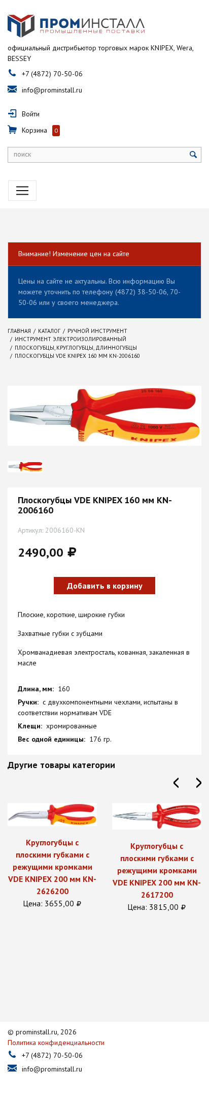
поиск (22, 154)
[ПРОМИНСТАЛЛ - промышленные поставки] (76, 26)
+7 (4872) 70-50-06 (52, 73)
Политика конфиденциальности (56, 1042)
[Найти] (193, 155)
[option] (52, 856)
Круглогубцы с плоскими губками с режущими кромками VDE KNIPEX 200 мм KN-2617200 (157, 870)
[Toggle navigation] (22, 190)
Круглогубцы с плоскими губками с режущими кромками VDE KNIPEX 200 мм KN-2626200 (52, 866)
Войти (31, 113)
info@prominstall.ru (52, 90)
